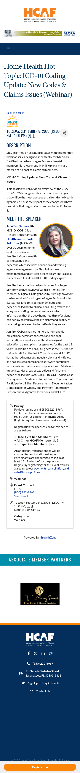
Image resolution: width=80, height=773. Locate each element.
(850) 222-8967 (24, 492)
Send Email (21, 496)
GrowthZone (48, 537)
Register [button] (38, 767)
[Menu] (9, 49)
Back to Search (15, 112)
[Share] (64, 133)
